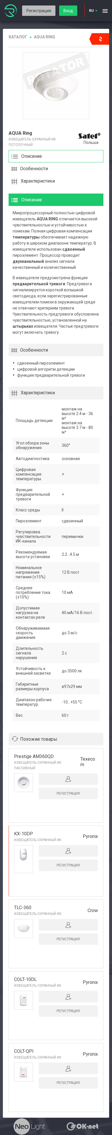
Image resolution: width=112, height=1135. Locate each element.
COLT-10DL (25, 979)
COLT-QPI (24, 1051)
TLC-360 (22, 907)
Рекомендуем (23, 869)
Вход (68, 10)
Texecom (87, 761)
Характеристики (38, 181)
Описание (31, 156)
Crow (93, 910)
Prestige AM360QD (34, 756)
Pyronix (90, 836)
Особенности (34, 168)
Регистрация (38, 10)
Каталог (18, 37)
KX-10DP (23, 833)
